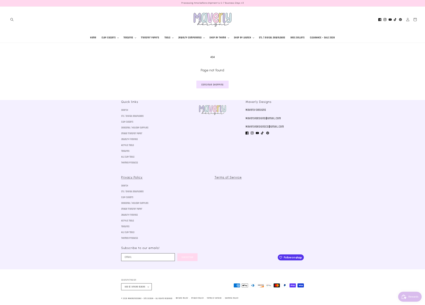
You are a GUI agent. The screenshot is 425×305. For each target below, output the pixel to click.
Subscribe (187, 257)
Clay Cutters (127, 121)
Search (124, 110)
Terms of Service (228, 177)
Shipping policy (231, 298)
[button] (12, 19)
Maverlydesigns (134, 298)
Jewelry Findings (129, 139)
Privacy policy (197, 298)
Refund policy (182, 298)
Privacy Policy (132, 177)
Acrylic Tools (127, 145)
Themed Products (129, 162)
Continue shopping (212, 84)
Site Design (148, 298)
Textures (125, 151)
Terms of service (214, 298)
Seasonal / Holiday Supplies (134, 127)
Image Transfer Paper (131, 133)
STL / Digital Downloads (132, 116)
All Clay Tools (127, 156)
